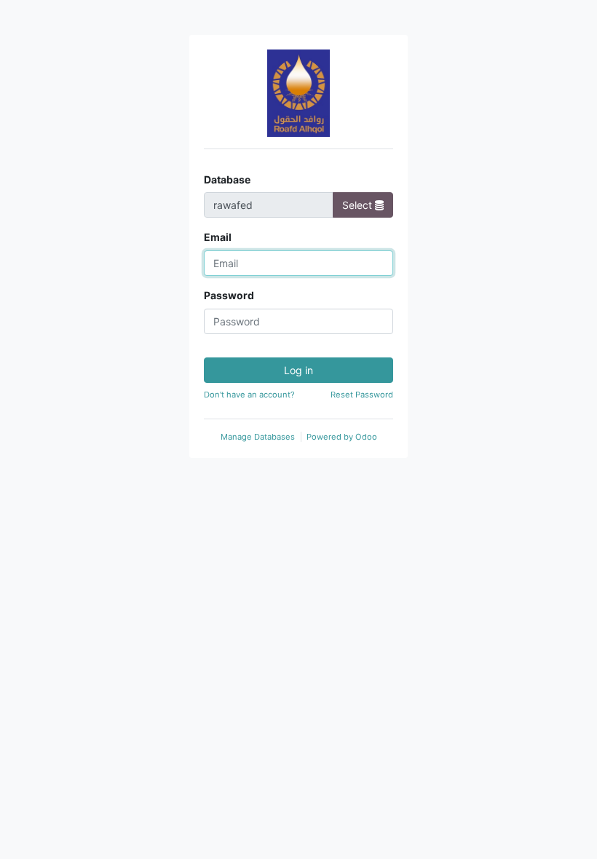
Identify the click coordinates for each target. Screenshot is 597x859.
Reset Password (362, 394)
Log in (298, 370)
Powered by (342, 437)
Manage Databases (258, 437)
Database (227, 179)
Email (218, 237)
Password (229, 295)
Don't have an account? (249, 394)
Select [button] (358, 205)
